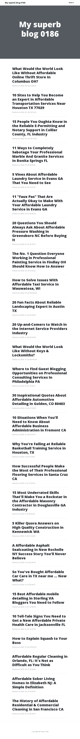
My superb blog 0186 (15, 2)
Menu (71, 3)
